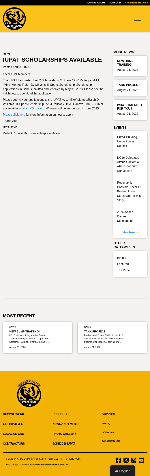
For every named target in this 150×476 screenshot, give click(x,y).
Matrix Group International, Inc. (53, 464)
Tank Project (94, 331)
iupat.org (106, 423)
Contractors (96, 2)
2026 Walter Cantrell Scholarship (125, 216)
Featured (123, 264)
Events (121, 257)
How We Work (13, 414)
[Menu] (137, 18)
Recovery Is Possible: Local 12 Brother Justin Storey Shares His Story (129, 191)
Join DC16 (115, 2)
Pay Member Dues (136, 2)
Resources (61, 414)
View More (129, 232)
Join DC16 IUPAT (63, 443)
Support (108, 414)
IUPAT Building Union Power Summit (127, 141)
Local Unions (13, 433)
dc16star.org (108, 432)
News (6, 53)
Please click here (14, 114)
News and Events (66, 423)
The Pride (123, 270)
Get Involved (13, 423)
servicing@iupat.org (31, 108)
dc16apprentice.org (111, 441)
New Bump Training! (24, 331)
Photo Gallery (64, 433)
